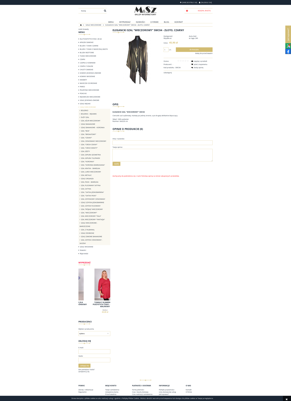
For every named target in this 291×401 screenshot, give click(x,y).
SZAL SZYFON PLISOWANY (90, 206)
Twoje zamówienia (112, 390)
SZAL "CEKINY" (86, 138)
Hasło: (80, 356)
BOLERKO (84, 110)
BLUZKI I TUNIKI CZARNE (89, 46)
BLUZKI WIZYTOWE (87, 52)
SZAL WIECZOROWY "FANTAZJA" (93, 219)
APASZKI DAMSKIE (86, 42)
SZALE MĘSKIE (85, 104)
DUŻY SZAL (85, 117)
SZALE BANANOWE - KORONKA (92, 127)
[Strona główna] (145, 10)
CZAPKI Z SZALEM (86, 66)
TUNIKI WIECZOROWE (88, 56)
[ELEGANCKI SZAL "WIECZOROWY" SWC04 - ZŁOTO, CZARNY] (137, 59)
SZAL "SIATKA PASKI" (89, 196)
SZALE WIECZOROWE (88, 107)
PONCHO (83, 93)
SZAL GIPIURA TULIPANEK (90, 158)
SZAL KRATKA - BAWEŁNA (90, 168)
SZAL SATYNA (86, 189)
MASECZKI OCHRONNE (88, 83)
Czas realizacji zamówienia (142, 394)
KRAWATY (83, 80)
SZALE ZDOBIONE (87, 233)
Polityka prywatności (166, 390)
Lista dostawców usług (167, 392)
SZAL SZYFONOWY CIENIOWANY (93, 199)
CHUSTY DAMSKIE (86, 69)
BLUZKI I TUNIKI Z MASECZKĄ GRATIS (94, 49)
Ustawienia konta (111, 392)
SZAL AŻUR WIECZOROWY (90, 121)
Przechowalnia (110, 394)
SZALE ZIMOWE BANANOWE (91, 236)
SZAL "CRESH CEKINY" (89, 144)
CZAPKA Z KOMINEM (87, 63)
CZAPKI (82, 59)
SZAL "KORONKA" (87, 161)
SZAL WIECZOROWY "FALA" (91, 216)
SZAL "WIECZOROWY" (89, 213)
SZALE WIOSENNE (86, 247)
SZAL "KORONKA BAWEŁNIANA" (93, 165)
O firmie (189, 392)
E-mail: (81, 347)
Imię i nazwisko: (119, 139)
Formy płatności (138, 390)
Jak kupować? (164, 394)
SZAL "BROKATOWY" (88, 134)
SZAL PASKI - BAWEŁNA (89, 182)
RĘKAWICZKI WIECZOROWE (90, 97)
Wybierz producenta (86, 329)
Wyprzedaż (84, 253)
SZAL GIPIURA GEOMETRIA (91, 155)
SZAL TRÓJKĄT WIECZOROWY (92, 209)
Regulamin (82, 392)
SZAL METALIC (86, 175)
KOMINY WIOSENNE (87, 76)
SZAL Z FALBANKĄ (87, 230)
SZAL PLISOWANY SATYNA (90, 185)
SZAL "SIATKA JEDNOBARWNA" (92, 192)
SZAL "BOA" (85, 131)
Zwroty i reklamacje (85, 390)
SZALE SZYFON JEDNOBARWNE (92, 202)
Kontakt (189, 390)
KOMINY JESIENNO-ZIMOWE (90, 73)
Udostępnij (168, 73)
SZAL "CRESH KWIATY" (89, 148)
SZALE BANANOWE (88, 124)
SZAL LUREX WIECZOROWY (91, 172)
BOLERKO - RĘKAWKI (89, 114)
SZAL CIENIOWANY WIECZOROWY (93, 141)
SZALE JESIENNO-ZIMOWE (89, 100)
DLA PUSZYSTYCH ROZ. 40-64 (91, 39)
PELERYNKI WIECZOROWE (89, 90)
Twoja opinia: (118, 147)
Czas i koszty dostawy (140, 392)
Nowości (83, 250)
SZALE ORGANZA (87, 179)
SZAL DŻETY (85, 151)
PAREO (82, 87)
